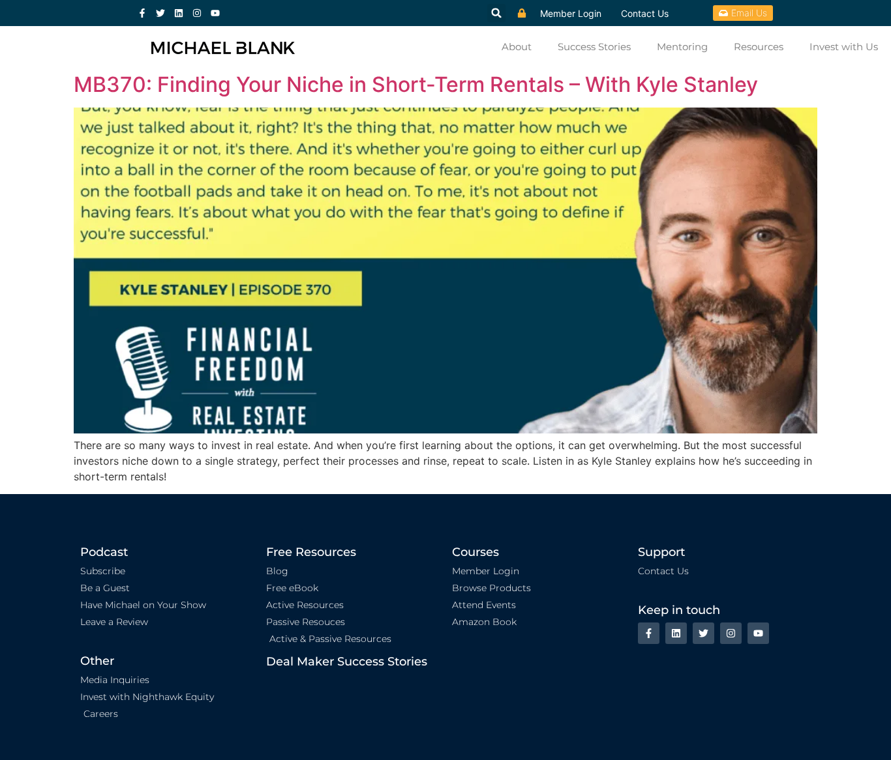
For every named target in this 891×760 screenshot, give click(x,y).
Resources (758, 46)
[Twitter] (160, 13)
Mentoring (682, 46)
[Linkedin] (178, 13)
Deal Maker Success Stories (346, 661)
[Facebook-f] (142, 13)
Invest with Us (843, 46)
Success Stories (594, 46)
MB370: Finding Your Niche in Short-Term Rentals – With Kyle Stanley (416, 84)
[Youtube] (215, 13)
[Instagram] (197, 13)
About (517, 46)
